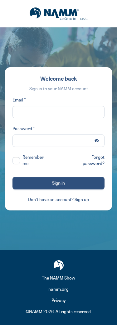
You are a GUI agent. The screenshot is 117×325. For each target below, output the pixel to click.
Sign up (82, 199)
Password (22, 128)
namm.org (58, 289)
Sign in (58, 183)
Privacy (58, 300)
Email (17, 100)
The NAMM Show (58, 278)
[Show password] (96, 140)
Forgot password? (94, 160)
